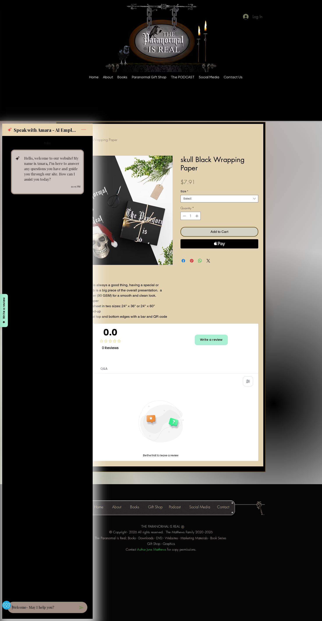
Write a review (211, 339)
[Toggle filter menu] (248, 381)
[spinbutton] (191, 216)
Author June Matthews (151, 549)
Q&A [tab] (104, 368)
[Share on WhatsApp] (200, 260)
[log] (47, 367)
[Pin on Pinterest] (191, 260)
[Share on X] (208, 260)
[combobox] (219, 198)
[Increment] (197, 216)
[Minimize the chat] (83, 129)
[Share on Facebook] (183, 260)
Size (184, 191)
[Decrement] (184, 216)
